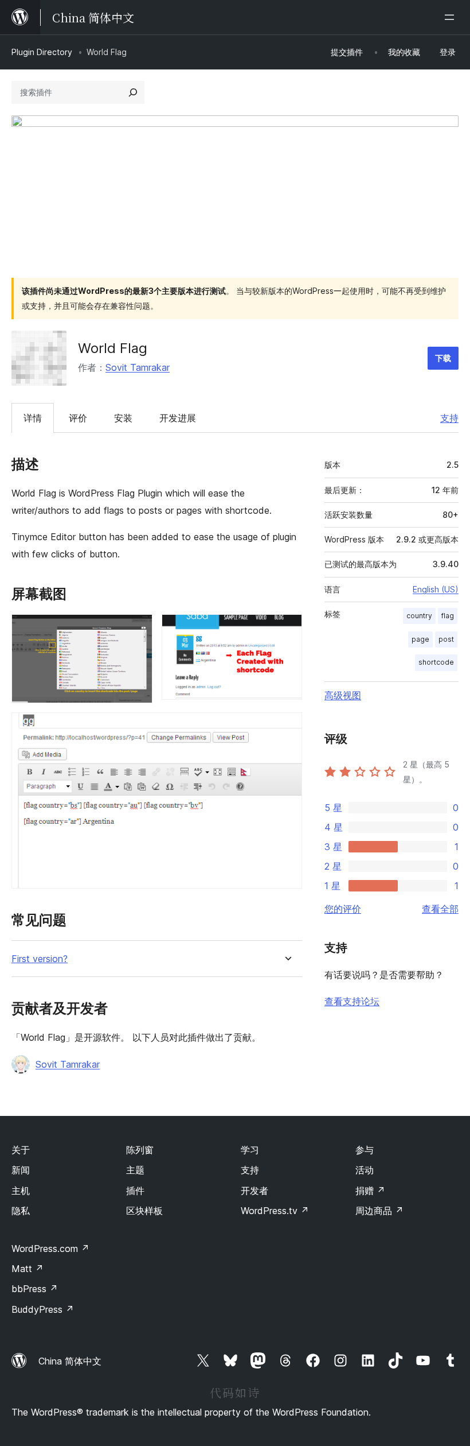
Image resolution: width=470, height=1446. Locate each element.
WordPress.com (50, 1248)
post (446, 639)
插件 (135, 1190)
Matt (27, 1268)
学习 (250, 1150)
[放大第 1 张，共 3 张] (137, 629)
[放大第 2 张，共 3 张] (286, 629)
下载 (443, 358)
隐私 (20, 1210)
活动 (364, 1170)
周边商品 (379, 1210)
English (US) (436, 589)
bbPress (34, 1288)
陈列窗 (140, 1150)
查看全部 (440, 908)
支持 (449, 418)
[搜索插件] (133, 92)
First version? (39, 958)
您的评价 (342, 908)
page (420, 639)
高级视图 (342, 695)
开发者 (254, 1190)
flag (447, 615)
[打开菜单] (451, 17)
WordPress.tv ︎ (275, 1210)
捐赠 (370, 1190)
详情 (32, 418)
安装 (123, 418)
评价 (78, 418)
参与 (364, 1150)
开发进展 (177, 418)
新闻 (20, 1170)
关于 (20, 1150)
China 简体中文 (69, 1361)
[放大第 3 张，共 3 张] (286, 728)
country (419, 615)
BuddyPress (42, 1309)
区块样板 (144, 1210)
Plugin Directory (41, 52)
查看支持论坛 (351, 1001)
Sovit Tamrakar (137, 367)
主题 (135, 1170)
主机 (20, 1190)
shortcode (436, 662)
